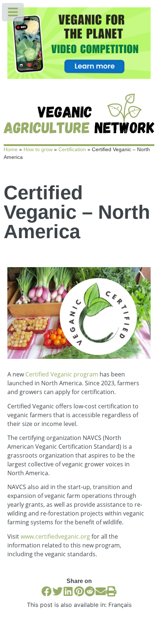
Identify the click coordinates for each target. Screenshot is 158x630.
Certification (72, 149)
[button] (47, 591)
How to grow (38, 149)
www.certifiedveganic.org (55, 536)
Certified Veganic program (61, 374)
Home (11, 149)
